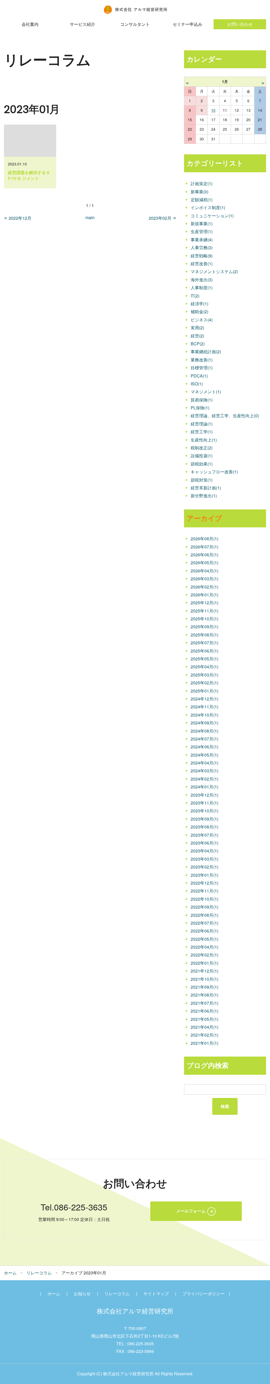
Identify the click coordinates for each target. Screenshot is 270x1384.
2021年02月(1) (204, 1035)
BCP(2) (198, 344)
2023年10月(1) (204, 811)
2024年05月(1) (204, 755)
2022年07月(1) (204, 923)
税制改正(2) (202, 448)
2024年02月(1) (204, 779)
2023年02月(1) (204, 867)
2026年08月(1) (204, 539)
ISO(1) (197, 384)
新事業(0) (199, 192)
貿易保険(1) (202, 400)
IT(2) (195, 296)
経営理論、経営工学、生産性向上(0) (225, 416)
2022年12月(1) (204, 883)
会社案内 (30, 24)
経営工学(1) (202, 432)
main (90, 217)
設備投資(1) (202, 456)
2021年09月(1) (204, 987)
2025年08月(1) (204, 635)
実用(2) (197, 328)
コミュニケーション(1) (212, 216)
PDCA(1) (199, 376)
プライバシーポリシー (203, 1293)
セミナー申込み (187, 24)
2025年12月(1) (204, 603)
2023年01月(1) (204, 875)
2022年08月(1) (204, 915)
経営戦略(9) (202, 256)
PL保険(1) (200, 408)
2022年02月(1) (204, 955)
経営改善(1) (202, 264)
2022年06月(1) (204, 931)
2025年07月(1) (204, 643)
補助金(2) (199, 311)
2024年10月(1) (204, 715)
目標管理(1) (202, 368)
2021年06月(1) (204, 1011)
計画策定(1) (202, 183)
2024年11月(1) (204, 707)
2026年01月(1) (204, 595)
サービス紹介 (82, 24)
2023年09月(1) (204, 819)
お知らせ (82, 1293)
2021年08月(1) (204, 995)
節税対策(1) (202, 480)
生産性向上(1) (204, 440)
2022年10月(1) (204, 899)
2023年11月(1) (204, 803)
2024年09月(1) (204, 723)
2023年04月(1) (204, 851)
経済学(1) (199, 304)
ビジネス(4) (202, 320)
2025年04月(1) (204, 667)
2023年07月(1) (204, 835)
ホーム (10, 1273)
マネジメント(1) (206, 392)
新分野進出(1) (204, 496)
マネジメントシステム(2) (214, 271)
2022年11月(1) (204, 891)
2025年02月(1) (204, 683)
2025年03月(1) (204, 675)
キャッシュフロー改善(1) (214, 472)
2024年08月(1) (204, 731)
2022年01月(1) (204, 963)
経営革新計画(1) (206, 488)
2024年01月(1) (204, 787)
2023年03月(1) (204, 859)
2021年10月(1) (204, 979)
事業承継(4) (202, 240)
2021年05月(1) (204, 1019)
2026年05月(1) (204, 563)
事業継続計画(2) (206, 352)
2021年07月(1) (204, 1003)
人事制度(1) (202, 287)
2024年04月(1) (204, 763)
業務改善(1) (202, 360)
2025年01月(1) (204, 691)
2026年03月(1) (204, 579)
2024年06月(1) (204, 747)
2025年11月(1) (204, 611)
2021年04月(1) (204, 1027)
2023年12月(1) (204, 795)
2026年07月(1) (204, 547)
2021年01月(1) (204, 1043)
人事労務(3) (202, 247)
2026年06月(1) (204, 555)
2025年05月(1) (204, 659)
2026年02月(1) (204, 587)
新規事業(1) (202, 223)
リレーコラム (39, 1273)
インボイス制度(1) (208, 207)
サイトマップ (156, 1293)
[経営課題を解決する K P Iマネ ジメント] (30, 141)
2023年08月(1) (204, 827)
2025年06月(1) (204, 651)
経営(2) (197, 336)
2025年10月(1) (204, 619)
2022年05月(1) (204, 939)
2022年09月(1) (204, 907)
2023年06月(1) (204, 843)
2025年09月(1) (204, 627)
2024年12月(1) (204, 699)
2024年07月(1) (204, 739)
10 (213, 110)
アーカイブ (204, 518)
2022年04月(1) (204, 947)
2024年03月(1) (204, 771)
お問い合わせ (240, 24)
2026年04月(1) (204, 571)
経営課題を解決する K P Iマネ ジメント (29, 175)
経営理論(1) (202, 424)
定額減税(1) (202, 200)
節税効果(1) (202, 464)
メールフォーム (191, 1211)
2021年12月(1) (204, 971)
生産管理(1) (202, 231)
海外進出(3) (202, 280)
